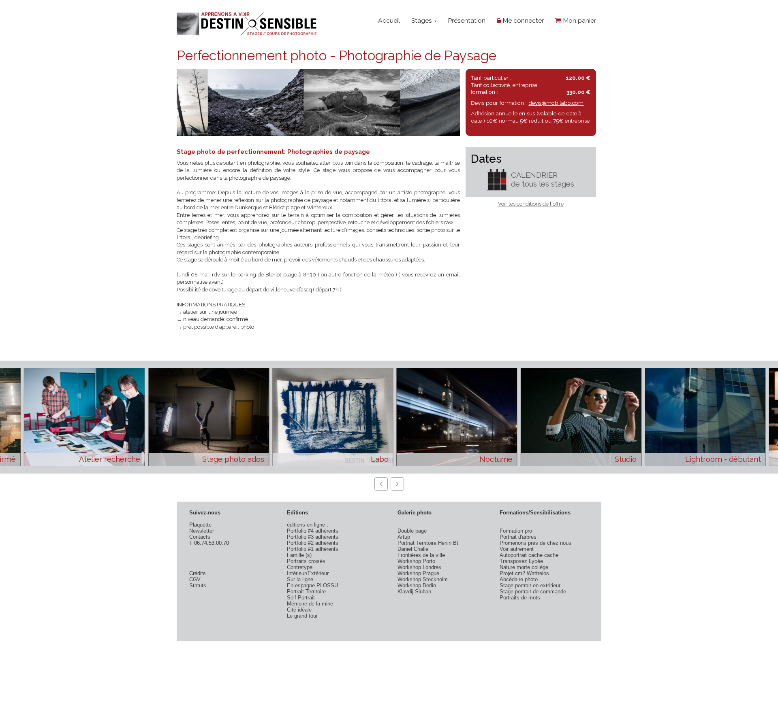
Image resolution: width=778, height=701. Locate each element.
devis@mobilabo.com (556, 103)
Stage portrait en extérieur (530, 585)
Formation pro (516, 531)
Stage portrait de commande (533, 591)
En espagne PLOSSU (312, 585)
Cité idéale (299, 610)
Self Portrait (301, 598)
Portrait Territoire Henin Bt (428, 543)
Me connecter (522, 20)
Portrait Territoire (306, 591)
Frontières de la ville (421, 555)
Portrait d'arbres (518, 537)
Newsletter (201, 531)
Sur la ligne (300, 579)
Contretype (299, 567)
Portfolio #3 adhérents (312, 537)
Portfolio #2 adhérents (312, 543)
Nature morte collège (524, 567)
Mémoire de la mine (310, 604)
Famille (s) (299, 555)
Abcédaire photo (519, 579)
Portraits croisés (306, 561)
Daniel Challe (413, 549)
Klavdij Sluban (414, 591)
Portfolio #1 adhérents (312, 549)
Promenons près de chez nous (535, 543)
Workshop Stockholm (423, 579)
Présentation (466, 20)
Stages (422, 20)
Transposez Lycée (521, 561)
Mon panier (578, 20)
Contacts (199, 537)
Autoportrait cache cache (529, 555)
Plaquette (200, 525)
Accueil (389, 20)
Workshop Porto (416, 561)
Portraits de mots (520, 598)
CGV (195, 579)
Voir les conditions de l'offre (531, 204)
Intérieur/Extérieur (308, 573)
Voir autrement (517, 549)
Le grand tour (302, 616)
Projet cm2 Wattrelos (524, 573)
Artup (404, 537)
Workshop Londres (419, 567)
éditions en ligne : (307, 525)
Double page (412, 531)
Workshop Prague (418, 573)
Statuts (197, 585)
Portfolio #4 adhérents (312, 531)
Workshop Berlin (417, 585)
